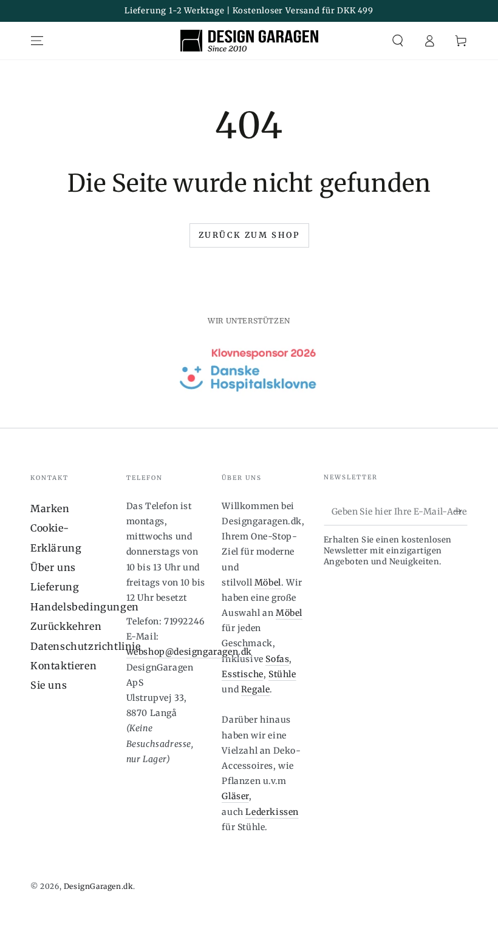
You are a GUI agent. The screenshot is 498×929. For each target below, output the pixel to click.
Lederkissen (272, 811)
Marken (50, 508)
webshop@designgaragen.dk (189, 651)
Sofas (277, 659)
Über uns (53, 567)
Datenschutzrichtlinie (85, 646)
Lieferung (54, 587)
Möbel (267, 582)
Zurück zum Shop (249, 235)
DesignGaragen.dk (99, 886)
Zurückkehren (65, 626)
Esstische (242, 674)
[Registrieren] (461, 511)
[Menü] (37, 40)
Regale (255, 689)
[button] (398, 40)
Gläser (235, 796)
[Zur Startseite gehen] (249, 41)
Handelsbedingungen (84, 607)
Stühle (282, 674)
